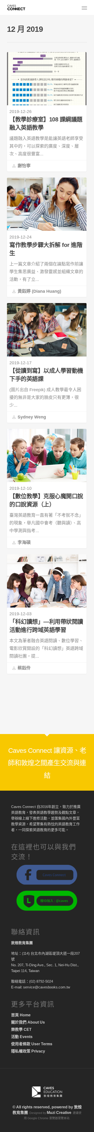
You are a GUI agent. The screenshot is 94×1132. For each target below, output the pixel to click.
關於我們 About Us (28, 1022)
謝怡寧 (23, 165)
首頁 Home (21, 1015)
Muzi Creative (59, 1113)
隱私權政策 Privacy (28, 1051)
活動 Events (22, 1037)
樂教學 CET (21, 1029)
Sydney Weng (31, 416)
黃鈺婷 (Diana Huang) (38, 291)
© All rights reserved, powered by (43, 1107)
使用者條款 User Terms (31, 1044)
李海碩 (23, 542)
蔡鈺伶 (23, 668)
